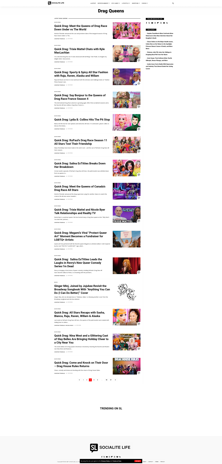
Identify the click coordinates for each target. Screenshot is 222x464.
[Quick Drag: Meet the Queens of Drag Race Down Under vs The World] (126, 30)
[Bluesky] (164, 23)
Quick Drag (57, 22)
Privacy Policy (105, 461)
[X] (149, 23)
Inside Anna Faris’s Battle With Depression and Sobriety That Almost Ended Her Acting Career (159, 66)
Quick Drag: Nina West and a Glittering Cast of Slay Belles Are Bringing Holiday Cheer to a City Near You (81, 339)
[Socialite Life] (56, 3)
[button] (137, 461)
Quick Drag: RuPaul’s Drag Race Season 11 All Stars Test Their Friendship (80, 142)
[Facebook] (146, 23)
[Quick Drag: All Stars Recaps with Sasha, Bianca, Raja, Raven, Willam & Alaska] (126, 317)
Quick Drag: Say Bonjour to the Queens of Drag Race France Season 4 (80, 97)
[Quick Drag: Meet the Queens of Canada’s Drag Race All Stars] (126, 191)
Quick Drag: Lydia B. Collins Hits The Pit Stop (82, 119)
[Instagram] (155, 23)
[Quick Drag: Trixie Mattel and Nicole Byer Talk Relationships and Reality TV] (126, 214)
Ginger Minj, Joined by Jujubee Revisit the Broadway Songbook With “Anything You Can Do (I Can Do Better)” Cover (82, 289)
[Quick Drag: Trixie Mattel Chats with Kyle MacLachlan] (126, 53)
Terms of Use (117, 461)
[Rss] (167, 23)
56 (106, 380)
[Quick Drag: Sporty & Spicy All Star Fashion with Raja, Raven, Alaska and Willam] (126, 76)
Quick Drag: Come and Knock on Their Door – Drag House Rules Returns (81, 364)
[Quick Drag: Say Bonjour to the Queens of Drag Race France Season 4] (126, 100)
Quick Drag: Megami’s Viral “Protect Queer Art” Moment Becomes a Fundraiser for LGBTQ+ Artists (80, 236)
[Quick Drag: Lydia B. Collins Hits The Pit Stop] (126, 122)
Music (56, 282)
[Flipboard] (158, 23)
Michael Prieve (69, 325)
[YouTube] (152, 23)
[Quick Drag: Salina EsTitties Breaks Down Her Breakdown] (126, 168)
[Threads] (161, 23)
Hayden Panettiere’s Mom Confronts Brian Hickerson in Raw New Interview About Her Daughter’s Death (159, 36)
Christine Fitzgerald (59, 38)
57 (111, 380)
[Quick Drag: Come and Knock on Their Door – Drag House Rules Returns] (126, 366)
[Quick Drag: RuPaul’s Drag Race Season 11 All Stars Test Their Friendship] (126, 145)
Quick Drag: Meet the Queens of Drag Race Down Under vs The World (80, 27)
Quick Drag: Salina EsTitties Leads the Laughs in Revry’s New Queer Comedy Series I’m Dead (78, 263)
